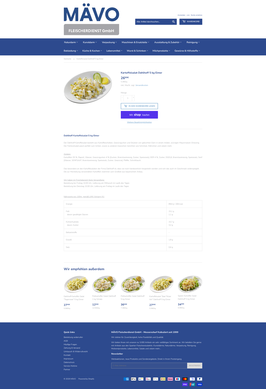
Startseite (67, 59)
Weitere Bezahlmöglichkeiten (139, 122)
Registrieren (194, 365)
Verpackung (108, 42)
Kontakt (67, 355)
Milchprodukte (161, 50)
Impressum (68, 358)
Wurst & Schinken (137, 50)
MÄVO (73, 379)
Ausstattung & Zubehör (167, 42)
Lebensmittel (113, 50)
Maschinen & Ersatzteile (135, 42)
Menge (124, 92)
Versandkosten (141, 85)
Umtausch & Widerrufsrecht (76, 351)
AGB (66, 341)
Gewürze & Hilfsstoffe (187, 50)
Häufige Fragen (70, 344)
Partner (67, 369)
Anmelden (181, 15)
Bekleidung (70, 50)
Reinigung (192, 42)
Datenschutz (69, 362)
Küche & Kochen (91, 50)
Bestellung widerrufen (73, 337)
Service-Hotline (70, 366)
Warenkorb (193, 21)
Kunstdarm (89, 42)
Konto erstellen (196, 15)
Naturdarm (70, 42)
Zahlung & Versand (72, 348)
